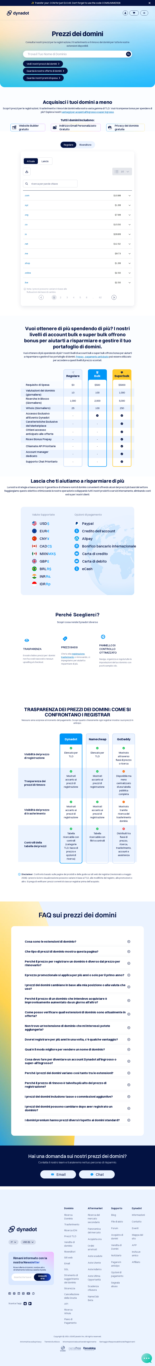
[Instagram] (14, 1293)
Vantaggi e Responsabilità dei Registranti (117, 1342)
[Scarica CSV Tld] (27, 171)
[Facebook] (9, 1293)
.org (26, 215)
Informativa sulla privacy (30, 1342)
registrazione (78, 653)
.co (26, 224)
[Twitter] (23, 1293)
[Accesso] (125, 13)
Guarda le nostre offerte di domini (44, 70)
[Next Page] (114, 297)
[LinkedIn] (19, 1293)
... (93, 297)
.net (26, 244)
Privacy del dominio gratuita (127, 127)
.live (26, 282)
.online (28, 273)
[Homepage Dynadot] (18, 13)
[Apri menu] (144, 13)
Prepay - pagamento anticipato (92, 356)
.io (26, 234)
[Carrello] (134, 13)
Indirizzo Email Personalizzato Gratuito (77, 127)
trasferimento (67, 657)
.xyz (26, 205)
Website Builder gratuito (29, 127)
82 (100, 297)
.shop (27, 263)
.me (26, 253)
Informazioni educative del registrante (79, 1342)
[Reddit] (33, 1293)
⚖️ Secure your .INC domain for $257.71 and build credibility (76, 2)
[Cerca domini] (128, 54)
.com (27, 195)
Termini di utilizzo (52, 1342)
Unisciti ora (42, 1277)
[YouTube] (28, 1293)
